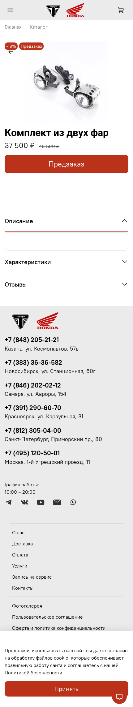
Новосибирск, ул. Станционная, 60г (50, 371)
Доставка (22, 543)
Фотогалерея (27, 606)
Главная (13, 27)
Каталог (39, 27)
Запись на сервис (32, 577)
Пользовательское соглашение (47, 617)
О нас (18, 532)
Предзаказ (66, 163)
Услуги (19, 566)
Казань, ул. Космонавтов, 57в (42, 348)
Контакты (22, 588)
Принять (66, 689)
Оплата (20, 555)
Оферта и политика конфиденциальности (58, 628)
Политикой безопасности (33, 672)
